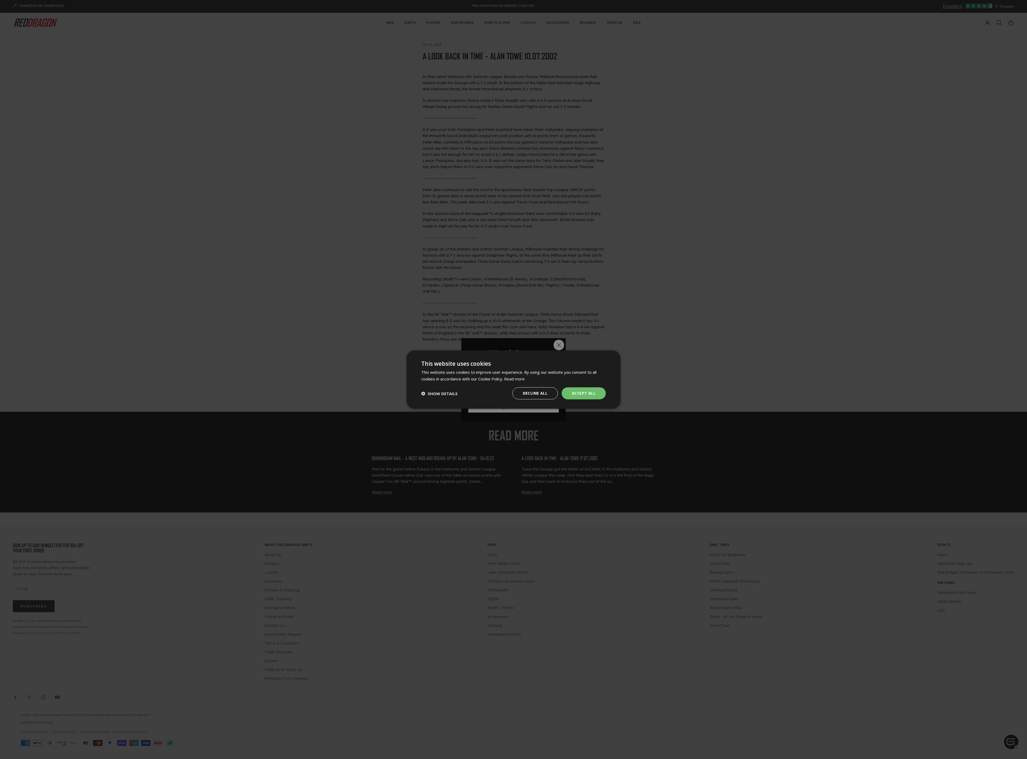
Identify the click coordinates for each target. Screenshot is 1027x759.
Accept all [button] (584, 393)
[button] (439, 393)
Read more (514, 378)
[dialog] (513, 379)
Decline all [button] (535, 393)
